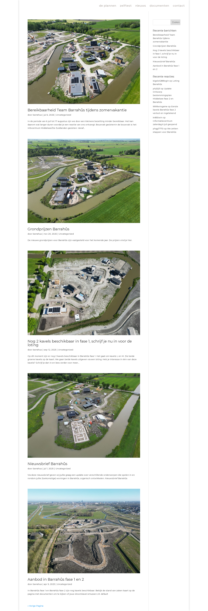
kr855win (157, 117)
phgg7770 (158, 128)
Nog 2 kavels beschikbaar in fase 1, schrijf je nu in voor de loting (80, 343)
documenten (159, 6)
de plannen (107, 6)
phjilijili (156, 88)
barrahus (37, 115)
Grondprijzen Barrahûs (48, 229)
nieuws (140, 6)
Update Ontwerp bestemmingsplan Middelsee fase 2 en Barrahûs (163, 95)
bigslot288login (161, 81)
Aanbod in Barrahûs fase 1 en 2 (56, 579)
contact (179, 6)
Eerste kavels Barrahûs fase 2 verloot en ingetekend (165, 110)
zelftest (126, 6)
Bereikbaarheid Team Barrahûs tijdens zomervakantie (77, 110)
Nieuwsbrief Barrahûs (47, 464)
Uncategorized (63, 115)
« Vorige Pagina (35, 606)
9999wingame (160, 106)
